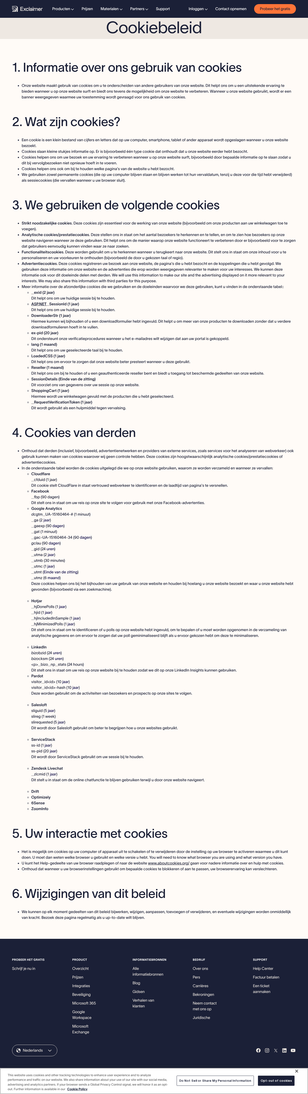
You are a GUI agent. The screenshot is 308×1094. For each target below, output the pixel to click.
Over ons (200, 968)
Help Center (263, 968)
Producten (61, 9)
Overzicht (80, 968)
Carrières (200, 986)
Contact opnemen (230, 9)
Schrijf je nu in (23, 968)
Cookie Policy (77, 1089)
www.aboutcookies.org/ (168, 863)
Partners (137, 9)
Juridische (201, 1018)
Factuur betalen (266, 977)
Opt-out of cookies (276, 1080)
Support (163, 9)
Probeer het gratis (275, 9)
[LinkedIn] (284, 1050)
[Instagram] (267, 1050)
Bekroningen (203, 994)
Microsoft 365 (84, 1003)
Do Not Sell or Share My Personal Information (215, 1080)
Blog (136, 983)
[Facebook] (258, 1050)
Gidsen (139, 992)
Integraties (81, 986)
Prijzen (87, 9)
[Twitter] (276, 1050)
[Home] (27, 9)
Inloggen (196, 9)
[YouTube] (293, 1050)
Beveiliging (81, 994)
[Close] (296, 1071)
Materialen (110, 9)
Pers (196, 977)
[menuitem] (63, 9)
